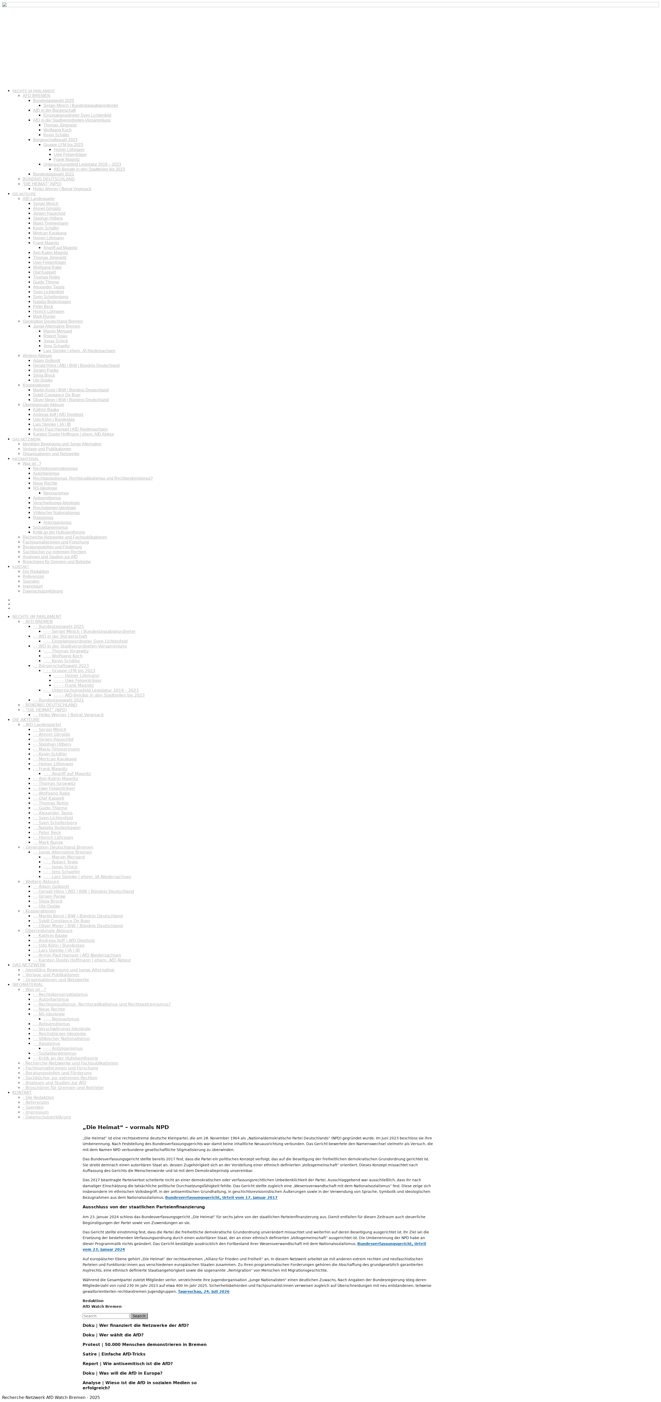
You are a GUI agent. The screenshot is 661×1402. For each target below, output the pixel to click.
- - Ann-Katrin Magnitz (55, 778)
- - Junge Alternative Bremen (62, 852)
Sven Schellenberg (50, 297)
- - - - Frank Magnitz (74, 685)
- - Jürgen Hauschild (53, 739)
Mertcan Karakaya (49, 233)
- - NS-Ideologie (49, 1014)
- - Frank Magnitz (50, 768)
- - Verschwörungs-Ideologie (62, 1028)
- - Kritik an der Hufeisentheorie (65, 1058)
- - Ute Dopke (46, 906)
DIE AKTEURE (24, 194)
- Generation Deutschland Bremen (58, 847)
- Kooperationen (39, 911)
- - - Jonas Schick (60, 866)
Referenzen (33, 576)
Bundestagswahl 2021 (53, 174)
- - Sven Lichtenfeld (53, 817)
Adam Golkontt (46, 360)
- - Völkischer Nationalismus (61, 1038)
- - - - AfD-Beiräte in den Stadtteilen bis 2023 (99, 695)
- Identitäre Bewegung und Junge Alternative (68, 969)
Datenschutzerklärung (43, 591)
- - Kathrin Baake (50, 935)
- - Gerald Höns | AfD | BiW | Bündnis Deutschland (83, 891)
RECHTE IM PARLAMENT (33, 91)
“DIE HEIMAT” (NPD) (42, 184)
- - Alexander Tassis (53, 812)
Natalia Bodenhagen (52, 302)
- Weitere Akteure (41, 881)
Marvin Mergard (57, 331)
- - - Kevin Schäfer (61, 660)
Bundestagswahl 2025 (53, 100)
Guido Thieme (46, 282)
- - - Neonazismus (61, 1019)
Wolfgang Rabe (47, 267)
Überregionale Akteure (43, 405)
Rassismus (43, 517)
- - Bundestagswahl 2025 (58, 626)
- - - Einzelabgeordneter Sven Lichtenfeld (85, 641)
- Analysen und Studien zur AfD (54, 1082)
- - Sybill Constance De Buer (61, 920)
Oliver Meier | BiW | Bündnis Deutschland (71, 400)
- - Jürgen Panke (49, 896)
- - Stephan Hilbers (52, 744)
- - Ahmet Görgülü (51, 734)
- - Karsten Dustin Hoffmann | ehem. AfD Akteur (82, 960)
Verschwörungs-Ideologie (56, 503)
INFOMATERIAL (25, 459)
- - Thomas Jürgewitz (54, 783)
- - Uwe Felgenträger (54, 788)
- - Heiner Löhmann (53, 763)
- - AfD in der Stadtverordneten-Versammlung (80, 646)
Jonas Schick (55, 341)
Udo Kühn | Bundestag (54, 419)
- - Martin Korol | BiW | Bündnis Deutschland (78, 915)
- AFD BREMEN (38, 621)
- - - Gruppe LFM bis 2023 (69, 670)
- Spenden (33, 1107)
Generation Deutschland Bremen (53, 321)
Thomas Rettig (46, 277)
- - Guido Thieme (50, 808)
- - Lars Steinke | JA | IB (56, 950)
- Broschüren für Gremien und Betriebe (63, 1087)
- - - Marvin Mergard (64, 857)
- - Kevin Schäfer (50, 754)
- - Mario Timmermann (56, 749)
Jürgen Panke (46, 370)
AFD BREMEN (36, 95)
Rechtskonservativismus (55, 468)
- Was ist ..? (34, 989)
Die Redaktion (36, 571)
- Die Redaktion (38, 1097)
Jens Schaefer (56, 346)
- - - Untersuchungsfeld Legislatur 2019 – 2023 (91, 690)
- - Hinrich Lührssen (53, 837)
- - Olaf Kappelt (48, 798)
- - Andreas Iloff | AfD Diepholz (64, 940)
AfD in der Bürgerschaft (54, 110)
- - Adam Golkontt (51, 886)
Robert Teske (55, 336)
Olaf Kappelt (44, 272)
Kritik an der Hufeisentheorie (59, 532)
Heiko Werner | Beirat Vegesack (62, 189)
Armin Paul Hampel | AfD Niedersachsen (70, 429)
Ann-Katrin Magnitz (50, 252)
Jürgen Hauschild (49, 213)
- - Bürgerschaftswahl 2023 (61, 665)
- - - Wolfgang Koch (63, 655)
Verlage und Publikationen (47, 449)
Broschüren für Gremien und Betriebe (57, 562)
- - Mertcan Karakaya (55, 759)
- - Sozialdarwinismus (54, 1053)
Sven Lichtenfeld (48, 292)
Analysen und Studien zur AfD (50, 557)
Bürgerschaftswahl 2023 (55, 140)
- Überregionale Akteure (48, 930)
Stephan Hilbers (48, 218)
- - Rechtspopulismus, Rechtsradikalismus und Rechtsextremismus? (102, 1004)
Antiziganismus (57, 522)
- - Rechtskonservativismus (60, 994)
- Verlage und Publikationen (51, 974)
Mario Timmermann (50, 223)
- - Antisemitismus (51, 1023)
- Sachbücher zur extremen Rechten (60, 1077)
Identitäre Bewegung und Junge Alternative (62, 444)
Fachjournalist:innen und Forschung (56, 542)
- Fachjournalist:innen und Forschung (60, 1068)
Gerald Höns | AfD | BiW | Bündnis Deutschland (76, 365)
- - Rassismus (46, 1043)
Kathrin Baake (46, 409)
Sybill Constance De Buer (57, 395)
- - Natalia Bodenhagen (57, 827)
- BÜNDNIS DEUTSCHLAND (50, 705)
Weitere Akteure (37, 355)
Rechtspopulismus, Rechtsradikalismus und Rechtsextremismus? (93, 478)
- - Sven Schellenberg (55, 822)
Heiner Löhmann (69, 149)
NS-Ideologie (45, 488)
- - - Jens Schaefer (61, 871)
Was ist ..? (32, 463)
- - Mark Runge (48, 842)
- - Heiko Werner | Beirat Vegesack (68, 714)
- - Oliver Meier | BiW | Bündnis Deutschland (78, 925)
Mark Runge (44, 316)
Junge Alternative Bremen (56, 326)
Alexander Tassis (49, 287)
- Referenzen (36, 1102)
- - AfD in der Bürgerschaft (60, 636)
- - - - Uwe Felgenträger (78, 680)
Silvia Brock (44, 375)
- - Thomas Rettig (50, 803)
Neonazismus (56, 493)
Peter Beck (43, 306)
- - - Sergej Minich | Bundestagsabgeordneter (89, 631)
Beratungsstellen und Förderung (52, 547)
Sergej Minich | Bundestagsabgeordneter (80, 105)
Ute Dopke (43, 380)
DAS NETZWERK (26, 439)
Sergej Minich (45, 203)
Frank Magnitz (67, 159)
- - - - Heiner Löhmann (76, 675)
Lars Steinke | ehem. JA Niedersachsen (79, 351)
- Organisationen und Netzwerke (56, 979)
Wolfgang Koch (57, 130)
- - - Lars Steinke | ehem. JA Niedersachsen (87, 876)
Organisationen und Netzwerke (51, 454)
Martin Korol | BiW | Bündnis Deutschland (71, 390)
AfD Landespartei (39, 198)
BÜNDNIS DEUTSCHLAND (49, 179)
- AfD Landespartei (42, 724)
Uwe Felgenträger (70, 154)
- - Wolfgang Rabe (51, 793)
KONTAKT (20, 567)
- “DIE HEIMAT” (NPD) (45, 709)
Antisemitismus (47, 498)
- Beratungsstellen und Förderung (57, 1072)
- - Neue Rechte (49, 1009)
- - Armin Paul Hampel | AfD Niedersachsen (77, 955)
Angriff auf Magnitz (60, 248)
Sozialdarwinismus (50, 527)
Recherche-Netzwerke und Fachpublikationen (65, 537)
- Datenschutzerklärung (47, 1117)
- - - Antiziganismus (63, 1048)
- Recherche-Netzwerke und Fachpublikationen (70, 1063)
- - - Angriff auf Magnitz (67, 773)
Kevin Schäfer (56, 135)
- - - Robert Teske (60, 862)
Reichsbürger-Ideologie (54, 508)
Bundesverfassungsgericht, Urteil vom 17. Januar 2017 (221, 1197)
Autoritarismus (46, 473)
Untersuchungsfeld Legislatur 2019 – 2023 (82, 164)
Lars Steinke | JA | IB (52, 424)
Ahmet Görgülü (47, 208)
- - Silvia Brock (47, 901)
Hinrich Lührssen (48, 311)
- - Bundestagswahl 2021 (58, 700)
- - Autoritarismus (51, 999)
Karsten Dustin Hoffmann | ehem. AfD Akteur (73, 434)
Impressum (33, 586)
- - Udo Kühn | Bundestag (58, 945)
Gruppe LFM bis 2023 (63, 145)
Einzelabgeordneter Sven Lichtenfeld (77, 115)
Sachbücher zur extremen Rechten (54, 552)
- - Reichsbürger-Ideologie (59, 1033)
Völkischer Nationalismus (56, 512)
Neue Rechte (45, 483)
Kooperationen (36, 385)
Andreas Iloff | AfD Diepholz (58, 414)
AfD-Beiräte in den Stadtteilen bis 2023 (89, 169)
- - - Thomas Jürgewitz (66, 651)
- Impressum (36, 1112)
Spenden (31, 581)
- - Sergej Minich (49, 729)
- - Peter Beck (47, 832)
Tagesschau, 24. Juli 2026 (204, 1291)
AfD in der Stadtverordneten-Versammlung (72, 120)
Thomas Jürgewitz (60, 125)
